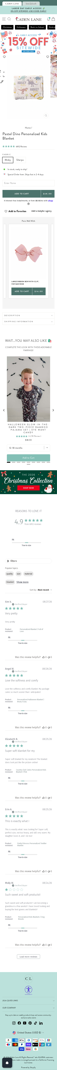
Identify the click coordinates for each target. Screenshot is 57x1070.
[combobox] (41, 590)
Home (28, 127)
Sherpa (20, 160)
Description (12, 315)
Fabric (6, 154)
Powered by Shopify (28, 1067)
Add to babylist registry (41, 210)
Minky (8, 160)
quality (9, 574)
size (18, 574)
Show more (22, 582)
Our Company (9, 1008)
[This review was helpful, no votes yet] (44, 657)
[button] (28, 56)
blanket (10, 582)
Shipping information (18, 321)
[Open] (7, 1063)
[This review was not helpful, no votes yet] (49, 657)
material (28, 574)
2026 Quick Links (10, 1000)
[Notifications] (48, 19)
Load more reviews (28, 957)
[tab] (12, 3)
